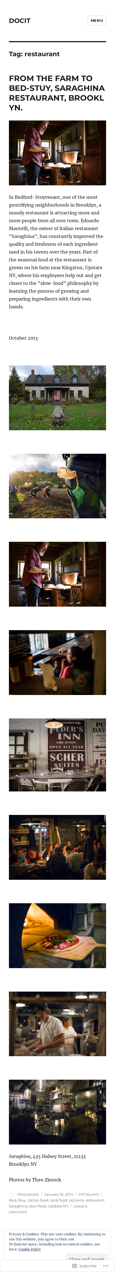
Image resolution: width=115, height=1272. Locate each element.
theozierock (28, 1194)
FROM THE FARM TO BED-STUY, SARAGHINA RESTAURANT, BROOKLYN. (57, 93)
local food (59, 1200)
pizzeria (76, 1200)
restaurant (94, 1200)
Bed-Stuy (17, 1200)
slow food (37, 1206)
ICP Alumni (88, 1194)
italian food (38, 1200)
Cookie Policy (30, 1249)
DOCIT (19, 21)
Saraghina (18, 1206)
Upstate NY (58, 1206)
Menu (97, 20)
